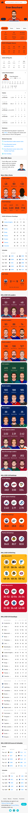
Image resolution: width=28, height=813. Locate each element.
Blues (5, 636)
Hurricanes (7, 713)
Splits (24, 28)
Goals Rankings (6, 478)
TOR (22, 779)
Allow (23, 804)
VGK (22, 789)
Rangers (6, 737)
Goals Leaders (6, 298)
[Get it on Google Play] (14, 810)
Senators (6, 697)
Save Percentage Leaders (9, 451)
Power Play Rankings (8, 514)
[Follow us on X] (17, 810)
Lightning (6, 687)
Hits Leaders (5, 364)
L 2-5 (20, 78)
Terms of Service (6, 803)
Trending (15, 799)
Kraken (6, 239)
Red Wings (7, 701)
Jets (5, 643)
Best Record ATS (7, 556)
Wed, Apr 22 (4, 121)
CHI (12, 789)
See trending (7, 154)
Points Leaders (6, 342)
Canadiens (7, 690)
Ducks (6, 229)
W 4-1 (12, 104)
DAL (21, 766)
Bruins (6, 694)
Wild (5, 630)
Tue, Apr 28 (4, 102)
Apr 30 (11, 78)
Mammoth (7, 633)
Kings (5, 232)
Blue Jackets (7, 727)
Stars (5, 626)
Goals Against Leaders (8, 429)
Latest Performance (8, 72)
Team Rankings (6, 202)
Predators (7, 640)
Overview (4, 28)
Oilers (3, 19)
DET (11, 756)
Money (9, 799)
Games (18, 28)
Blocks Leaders (6, 386)
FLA (21, 752)
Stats (11, 28)
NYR (12, 783)
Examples (21, 799)
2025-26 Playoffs (7, 58)
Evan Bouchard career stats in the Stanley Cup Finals (13, 150)
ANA (22, 266)
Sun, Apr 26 (4, 108)
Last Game (5, 274)
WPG (11, 766)
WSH (11, 759)
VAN (12, 256)
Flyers (5, 720)
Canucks (6, 246)
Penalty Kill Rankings (8, 533)
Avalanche (7, 623)
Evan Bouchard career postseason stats (10, 145)
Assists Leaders (6, 320)
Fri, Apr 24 (4, 114)
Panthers (6, 704)
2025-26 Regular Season (9, 43)
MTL (12, 779)
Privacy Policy (15, 805)
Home (5, 799)
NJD (21, 759)
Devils (5, 733)
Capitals (6, 723)
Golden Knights (8, 222)
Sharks (6, 235)
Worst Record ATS (7, 585)
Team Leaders (6, 178)
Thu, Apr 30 (4, 95)
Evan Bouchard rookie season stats (13, 141)
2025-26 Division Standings (10, 216)
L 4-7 (12, 116)
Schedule (4, 250)
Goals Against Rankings (8, 496)
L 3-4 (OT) (11, 110)
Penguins (6, 716)
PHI (21, 756)
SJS (22, 269)
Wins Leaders (6, 408)
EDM (22, 256)
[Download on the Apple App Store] (10, 810)
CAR (22, 776)
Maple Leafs (7, 707)
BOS (11, 752)
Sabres (6, 684)
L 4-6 (12, 123)
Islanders (6, 730)
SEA (12, 263)
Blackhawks (7, 647)
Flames (6, 242)
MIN (21, 762)
